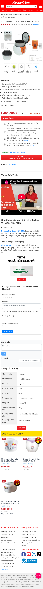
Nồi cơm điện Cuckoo (9, 245)
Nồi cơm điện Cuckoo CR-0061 (13, 231)
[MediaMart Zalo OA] (34, 554)
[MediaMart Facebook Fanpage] (24, 554)
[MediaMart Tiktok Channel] (39, 554)
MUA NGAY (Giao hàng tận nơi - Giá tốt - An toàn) (21, 157)
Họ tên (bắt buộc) (8, 316)
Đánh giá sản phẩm (8, 294)
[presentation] (2, 46)
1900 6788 (12, 164)
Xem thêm (4, 569)
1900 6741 (25, 537)
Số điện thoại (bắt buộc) (10, 323)
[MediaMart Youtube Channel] (29, 554)
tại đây (26, 140)
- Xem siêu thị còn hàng (17, 152)
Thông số (35, 24)
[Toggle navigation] (2, 6)
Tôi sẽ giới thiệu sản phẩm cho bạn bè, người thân (21, 311)
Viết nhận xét (25, 24)
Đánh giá (5, 301)
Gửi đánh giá (8, 331)
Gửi (4, 353)
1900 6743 (33, 537)
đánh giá (17, 24)
